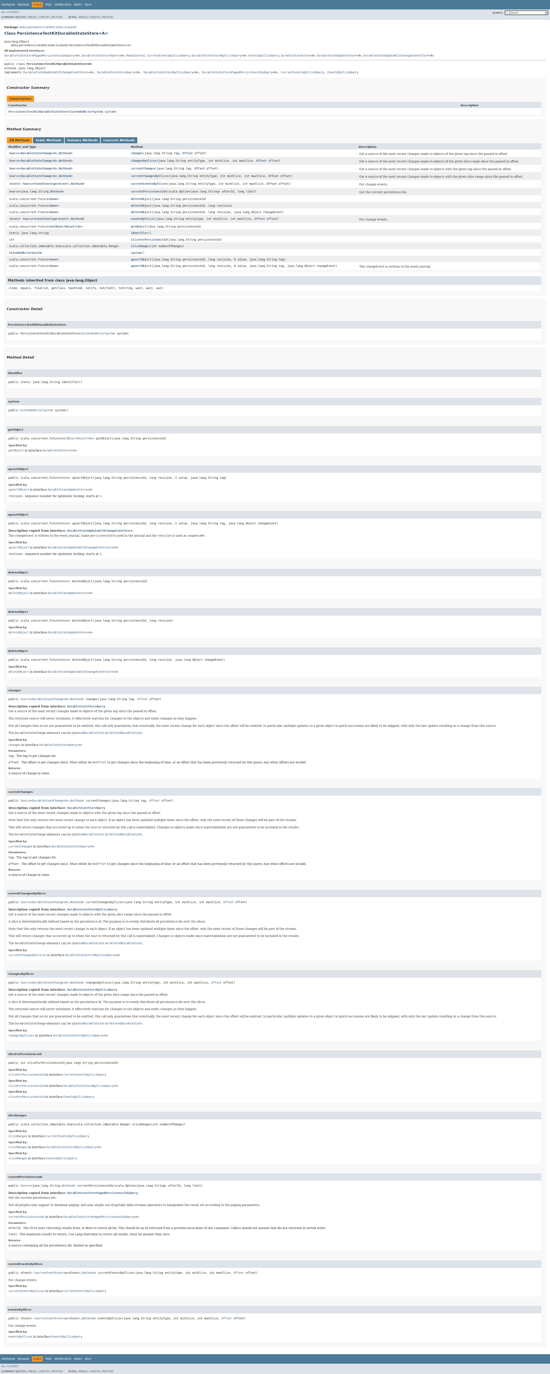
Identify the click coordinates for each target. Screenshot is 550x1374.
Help (88, 4)
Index (78, 4)
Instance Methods (82, 140)
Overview (8, 4)
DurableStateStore (295, 55)
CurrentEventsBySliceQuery (168, 55)
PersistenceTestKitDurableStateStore (38, 111)
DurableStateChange (36, 153)
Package (23, 4)
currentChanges (143, 168)
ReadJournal (135, 55)
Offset (187, 153)
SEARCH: (497, 12)
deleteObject (141, 199)
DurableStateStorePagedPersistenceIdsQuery (39, 55)
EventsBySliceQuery (263, 55)
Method (57, 17)
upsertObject (141, 259)
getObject (138, 226)
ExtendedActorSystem (86, 111)
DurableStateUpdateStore (337, 55)
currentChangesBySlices (150, 176)
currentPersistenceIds (149, 191)
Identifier (139, 233)
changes (137, 153)
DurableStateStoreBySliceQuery (216, 55)
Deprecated (62, 4)
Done (53, 199)
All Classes (10, 12)
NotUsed (65, 153)
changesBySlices (144, 160)
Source (14, 153)
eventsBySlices (143, 218)
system (136, 252)
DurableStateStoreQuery (100, 55)
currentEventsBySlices (149, 183)
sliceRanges (140, 246)
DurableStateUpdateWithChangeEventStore (396, 55)
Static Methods (48, 140)
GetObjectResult (63, 226)
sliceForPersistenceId (149, 239)
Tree (48, 4)
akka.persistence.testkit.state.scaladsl (47, 27)
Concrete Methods (119, 140)
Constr (43, 17)
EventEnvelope (46, 183)
